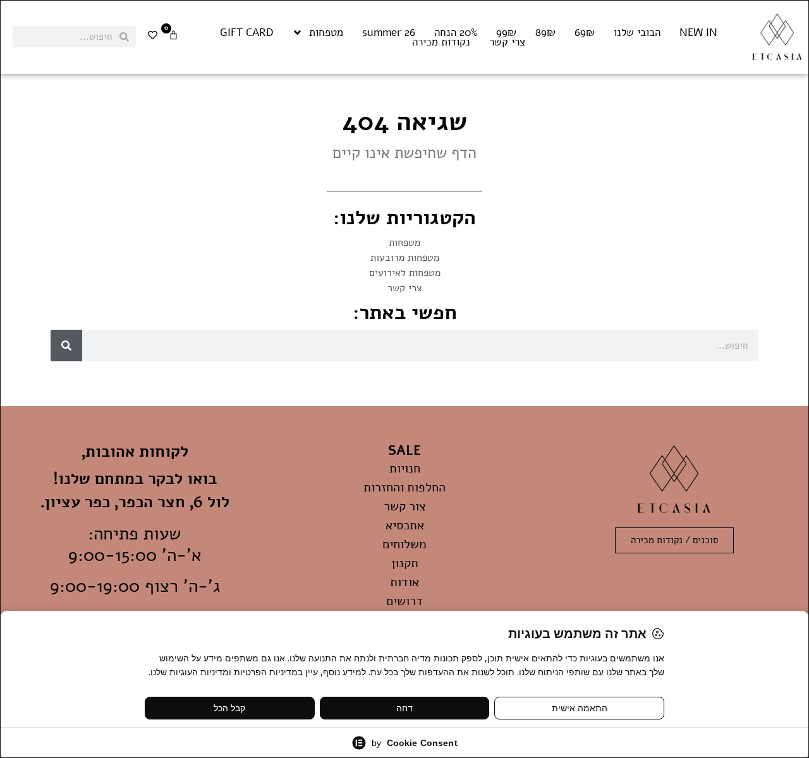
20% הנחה (455, 32)
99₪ (506, 32)
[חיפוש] (66, 345)
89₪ (545, 32)
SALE (404, 450)
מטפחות (326, 32)
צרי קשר (507, 42)
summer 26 (388, 32)
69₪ (585, 32)
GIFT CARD (246, 32)
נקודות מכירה (441, 42)
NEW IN (698, 32)
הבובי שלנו (637, 32)
